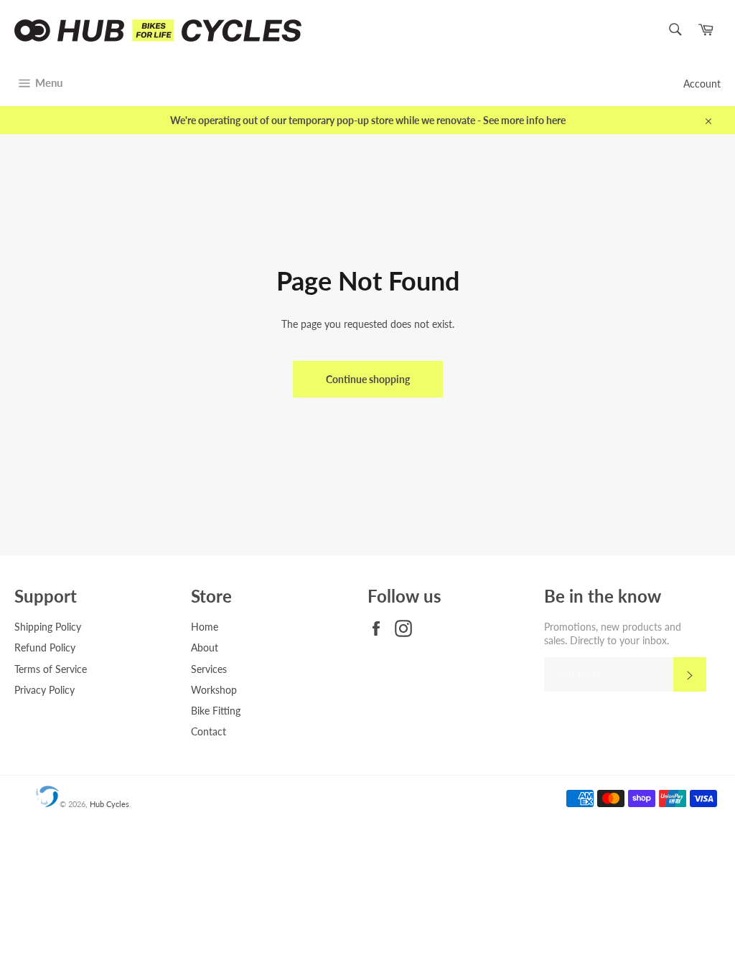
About (204, 647)
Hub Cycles (109, 804)
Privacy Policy (44, 690)
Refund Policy (44, 647)
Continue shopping (368, 379)
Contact (208, 731)
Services (209, 669)
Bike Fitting (215, 711)
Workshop (214, 690)
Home (204, 627)
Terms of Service (50, 669)
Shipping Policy (47, 627)
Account (702, 83)
